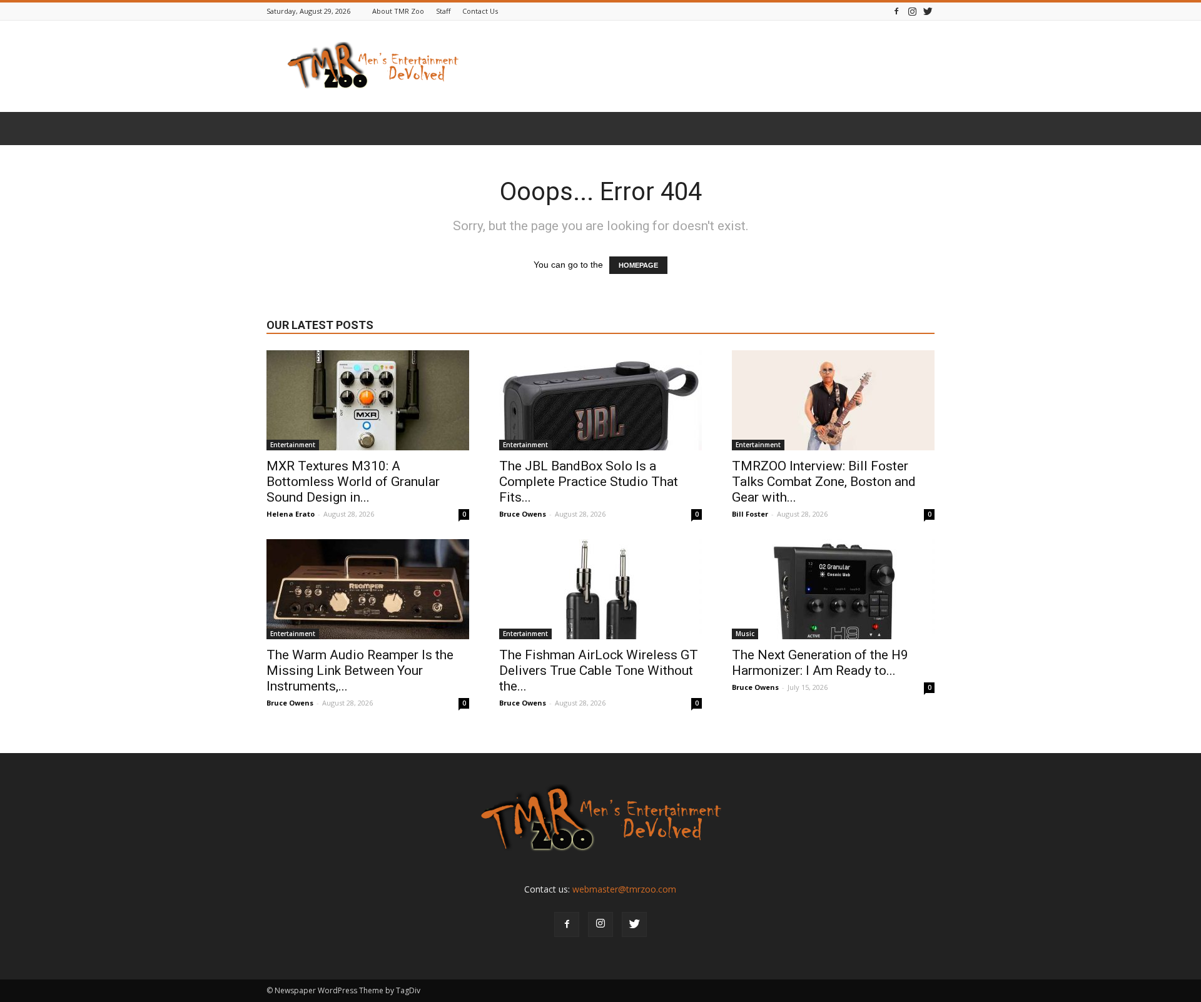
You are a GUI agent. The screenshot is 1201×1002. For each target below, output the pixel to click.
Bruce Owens (522, 514)
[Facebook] (896, 11)
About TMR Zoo (398, 11)
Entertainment (292, 444)
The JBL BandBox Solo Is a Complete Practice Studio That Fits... (588, 481)
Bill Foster (750, 514)
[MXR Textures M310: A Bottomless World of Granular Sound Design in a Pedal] (367, 400)
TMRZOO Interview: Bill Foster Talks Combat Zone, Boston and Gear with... (824, 481)
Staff (443, 11)
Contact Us (480, 11)
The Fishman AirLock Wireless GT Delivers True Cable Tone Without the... (598, 670)
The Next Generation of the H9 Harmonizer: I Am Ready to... (820, 662)
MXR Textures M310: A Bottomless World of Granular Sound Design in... (353, 481)
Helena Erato (290, 514)
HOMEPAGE (638, 265)
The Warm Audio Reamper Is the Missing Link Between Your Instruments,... (360, 670)
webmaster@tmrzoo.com (624, 889)
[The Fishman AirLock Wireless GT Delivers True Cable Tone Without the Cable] (600, 589)
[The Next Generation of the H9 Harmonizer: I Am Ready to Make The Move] (833, 589)
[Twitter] (928, 11)
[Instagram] (912, 11)
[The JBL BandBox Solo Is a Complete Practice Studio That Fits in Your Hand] (600, 400)
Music (745, 633)
